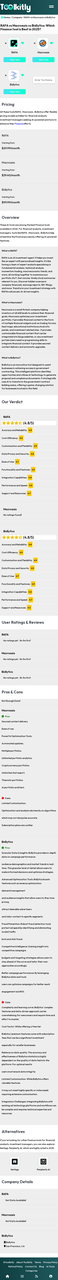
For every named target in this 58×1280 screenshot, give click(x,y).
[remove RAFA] (6, 43)
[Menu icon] (51, 6)
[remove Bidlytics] (6, 75)
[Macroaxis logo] (43, 43)
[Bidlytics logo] (14, 75)
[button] (22, 43)
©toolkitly (8, 1262)
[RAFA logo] (14, 43)
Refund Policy (15, 1266)
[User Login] (50, 1276)
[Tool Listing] (22, 1276)
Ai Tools (50, 1266)
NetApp (15, 1169)
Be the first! (25, 640)
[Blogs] (36, 1276)
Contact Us (31, 1266)
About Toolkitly (24, 1262)
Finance (19, 123)
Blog (41, 1266)
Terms (38, 1262)
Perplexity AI (43, 1169)
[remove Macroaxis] (35, 43)
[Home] (7, 1276)
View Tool (14, 59)
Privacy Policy (50, 1262)
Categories (31, 1270)
